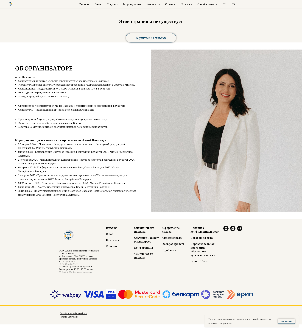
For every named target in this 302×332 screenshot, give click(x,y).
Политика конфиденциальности (205, 229)
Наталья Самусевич (69, 317)
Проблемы (169, 250)
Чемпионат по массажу (143, 255)
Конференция (143, 247)
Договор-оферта (201, 238)
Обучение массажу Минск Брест (146, 239)
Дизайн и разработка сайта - (73, 313)
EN (233, 4)
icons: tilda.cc (199, 261)
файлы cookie (241, 319)
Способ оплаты (172, 238)
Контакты (153, 4)
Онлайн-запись (207, 4)
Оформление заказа (171, 229)
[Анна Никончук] (226, 230)
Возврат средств (173, 244)
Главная (84, 4)
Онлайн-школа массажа (144, 229)
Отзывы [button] (170, 4)
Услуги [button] (111, 4)
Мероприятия (132, 4)
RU (224, 4)
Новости (186, 4)
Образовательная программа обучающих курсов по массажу (202, 249)
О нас (98, 4)
